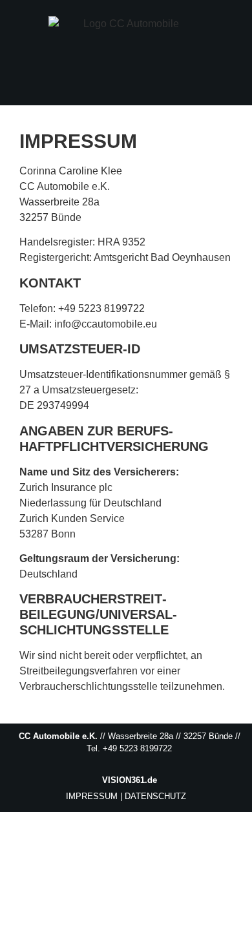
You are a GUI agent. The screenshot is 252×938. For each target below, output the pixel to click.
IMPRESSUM (92, 796)
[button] (236, 88)
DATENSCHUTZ (155, 796)
